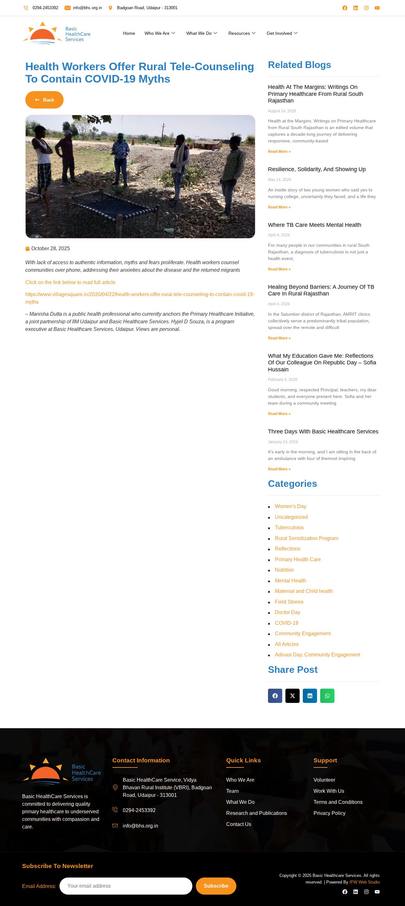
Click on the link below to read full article (70, 282)
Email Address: (39, 886)
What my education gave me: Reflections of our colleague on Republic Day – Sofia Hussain (322, 363)
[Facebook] (344, 7)
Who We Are (157, 33)
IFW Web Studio (365, 882)
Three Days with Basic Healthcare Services (323, 431)
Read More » (279, 151)
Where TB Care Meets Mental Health (314, 225)
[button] (275, 696)
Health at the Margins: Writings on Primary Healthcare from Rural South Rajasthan (315, 94)
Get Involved (279, 33)
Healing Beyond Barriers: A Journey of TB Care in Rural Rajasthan (321, 290)
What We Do (199, 33)
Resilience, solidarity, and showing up (317, 169)
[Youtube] (377, 7)
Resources (239, 33)
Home (129, 33)
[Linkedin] (355, 7)
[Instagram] (366, 7)
